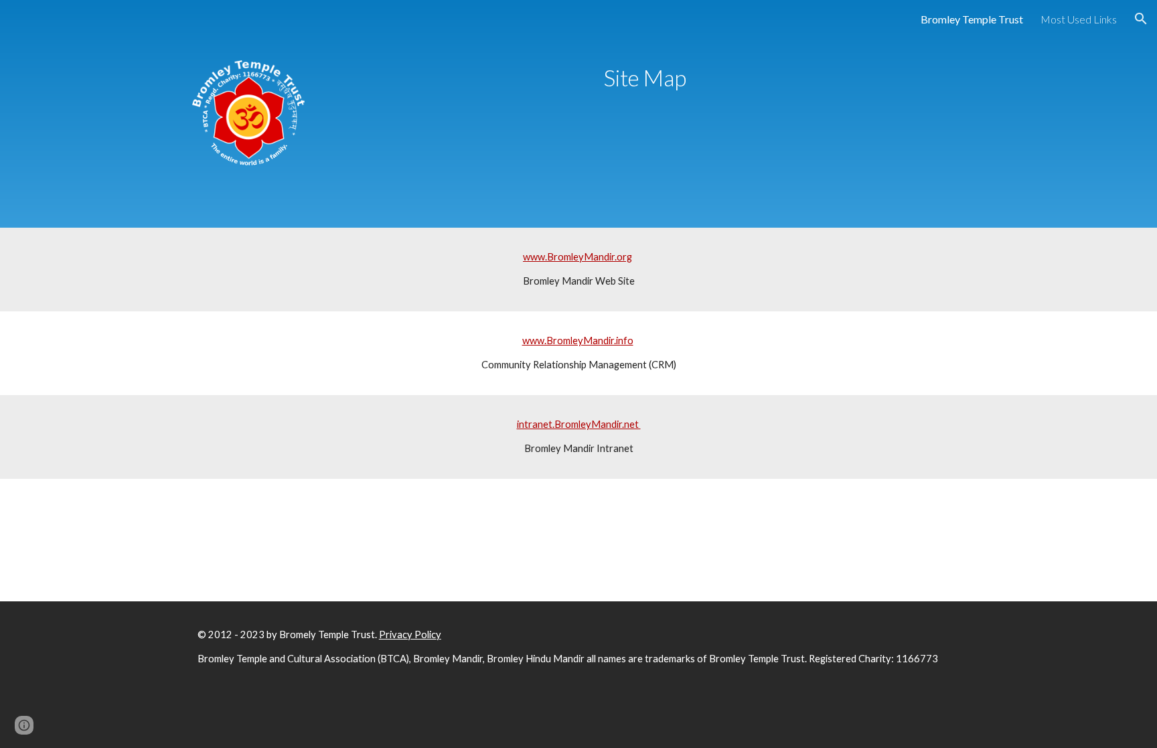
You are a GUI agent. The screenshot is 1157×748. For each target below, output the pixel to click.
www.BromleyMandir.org (577, 257)
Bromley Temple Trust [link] (972, 19)
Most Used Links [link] (1078, 19)
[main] (644, 78)
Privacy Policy (410, 634)
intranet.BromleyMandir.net (579, 424)
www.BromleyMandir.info (577, 340)
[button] (1141, 19)
